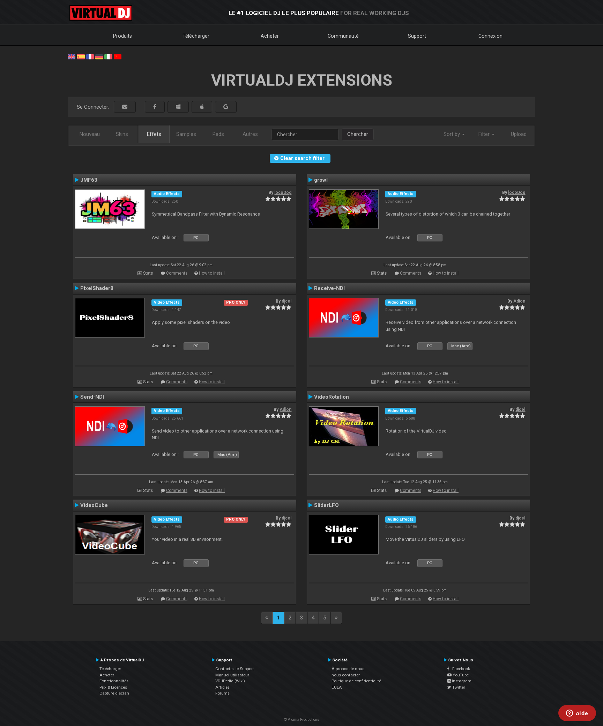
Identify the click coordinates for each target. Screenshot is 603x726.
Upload (519, 134)
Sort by (452, 134)
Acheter (270, 36)
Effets (154, 134)
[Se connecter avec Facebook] (155, 107)
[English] (71, 56)
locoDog (282, 192)
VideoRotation (331, 397)
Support (417, 36)
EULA (337, 687)
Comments (176, 273)
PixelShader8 (96, 288)
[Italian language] (108, 56)
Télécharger (196, 36)
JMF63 (88, 180)
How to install (212, 273)
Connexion (490, 36)
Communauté (343, 36)
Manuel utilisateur (232, 675)
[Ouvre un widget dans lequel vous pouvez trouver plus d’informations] (577, 714)
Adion (519, 301)
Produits (122, 36)
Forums (222, 693)
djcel (286, 301)
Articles (222, 687)
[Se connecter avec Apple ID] (202, 107)
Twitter (458, 687)
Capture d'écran (114, 693)
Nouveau (90, 134)
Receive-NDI (329, 288)
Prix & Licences (113, 687)
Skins (122, 134)
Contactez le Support (234, 668)
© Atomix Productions (301, 719)
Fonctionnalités (113, 680)
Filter (484, 134)
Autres (250, 134)
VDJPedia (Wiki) (230, 680)
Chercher (357, 134)
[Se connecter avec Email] (125, 107)
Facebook (459, 668)
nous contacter (346, 675)
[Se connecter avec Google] (226, 107)
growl (321, 180)
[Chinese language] (117, 56)
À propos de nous (348, 668)
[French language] (90, 56)
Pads (218, 134)
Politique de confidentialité (356, 680)
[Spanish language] (80, 56)
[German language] (99, 56)
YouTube (460, 675)
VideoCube (94, 505)
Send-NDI (92, 397)
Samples (186, 134)
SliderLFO (326, 505)
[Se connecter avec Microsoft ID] (178, 107)
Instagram (461, 680)
